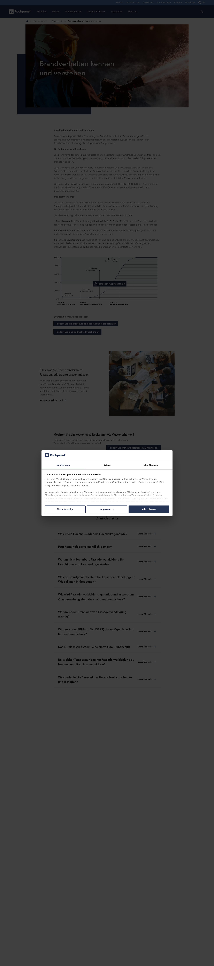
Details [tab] (107, 465)
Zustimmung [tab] (63, 465)
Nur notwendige (65, 509)
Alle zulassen (149, 509)
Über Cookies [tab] (151, 465)
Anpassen (105, 509)
